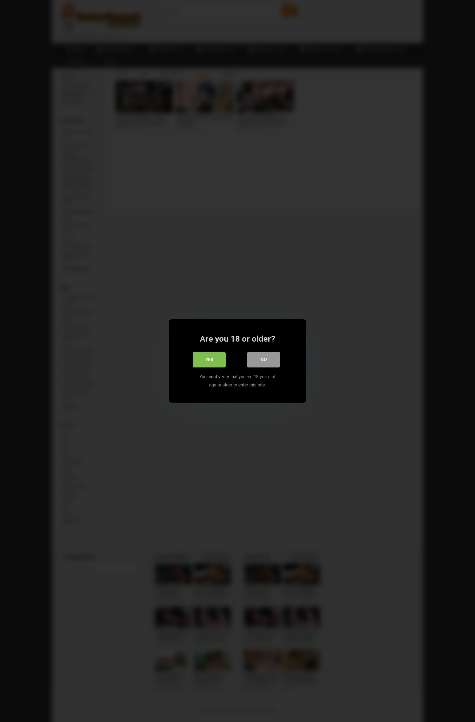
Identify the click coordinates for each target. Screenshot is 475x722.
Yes (209, 359)
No (264, 359)
